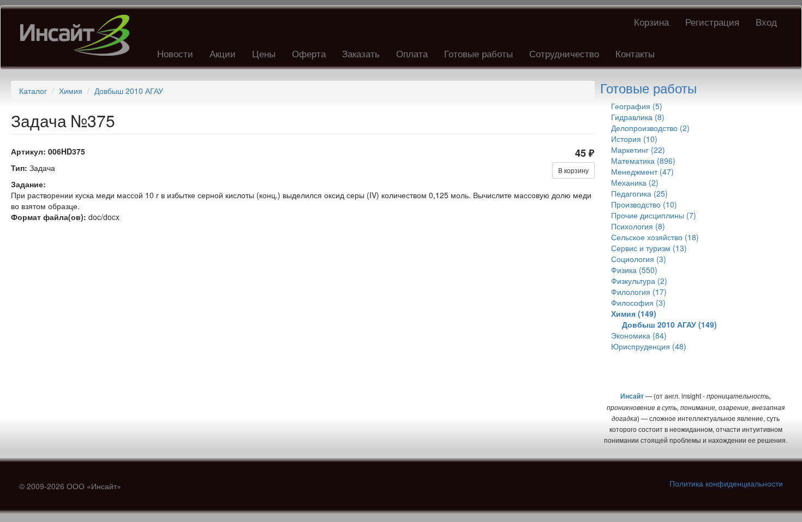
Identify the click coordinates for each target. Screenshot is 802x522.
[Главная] (79, 35)
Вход (766, 21)
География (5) (636, 105)
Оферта (309, 53)
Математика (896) (643, 160)
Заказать (361, 53)
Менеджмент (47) (642, 171)
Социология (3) (638, 258)
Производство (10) (644, 204)
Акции (223, 53)
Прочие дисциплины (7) (653, 215)
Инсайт (632, 396)
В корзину (573, 170)
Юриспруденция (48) (648, 346)
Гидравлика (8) (638, 116)
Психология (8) (638, 226)
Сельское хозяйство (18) (655, 237)
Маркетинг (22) (638, 149)
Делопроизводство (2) (650, 127)
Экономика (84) (639, 335)
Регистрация (712, 21)
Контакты (635, 53)
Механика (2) (635, 182)
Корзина (651, 21)
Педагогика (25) (639, 193)
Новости (175, 53)
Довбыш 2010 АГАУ (128, 90)
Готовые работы (478, 53)
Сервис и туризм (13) (649, 247)
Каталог (33, 90)
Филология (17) (639, 291)
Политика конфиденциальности (726, 483)
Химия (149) (633, 313)
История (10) (634, 138)
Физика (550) (634, 269)
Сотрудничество (564, 53)
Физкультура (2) (639, 280)
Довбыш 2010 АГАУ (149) (669, 324)
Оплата (412, 53)
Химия (70, 90)
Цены (264, 53)
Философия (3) (638, 302)
